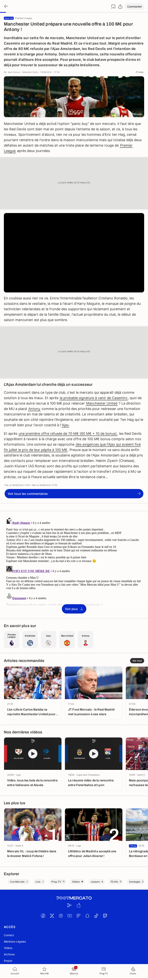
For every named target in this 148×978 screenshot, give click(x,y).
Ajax (65, 425)
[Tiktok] (96, 916)
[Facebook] (43, 916)
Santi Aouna (14, 72)
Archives (9, 954)
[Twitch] (105, 916)
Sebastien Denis (30, 72)
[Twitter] (52, 916)
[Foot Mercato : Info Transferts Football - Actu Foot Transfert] (74, 898)
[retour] (6, 6)
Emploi (8, 960)
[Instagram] (61, 916)
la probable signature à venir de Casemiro (93, 398)
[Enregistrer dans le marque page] (113, 6)
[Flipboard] (78, 916)
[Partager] (120, 6)
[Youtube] (69, 916)
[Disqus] (74, 564)
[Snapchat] (87, 916)
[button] (134, 6)
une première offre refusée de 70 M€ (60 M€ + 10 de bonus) (68, 433)
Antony (34, 409)
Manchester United (101, 403)
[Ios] (78, 905)
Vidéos (8, 948)
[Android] (69, 905)
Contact (9, 935)
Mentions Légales (15, 941)
